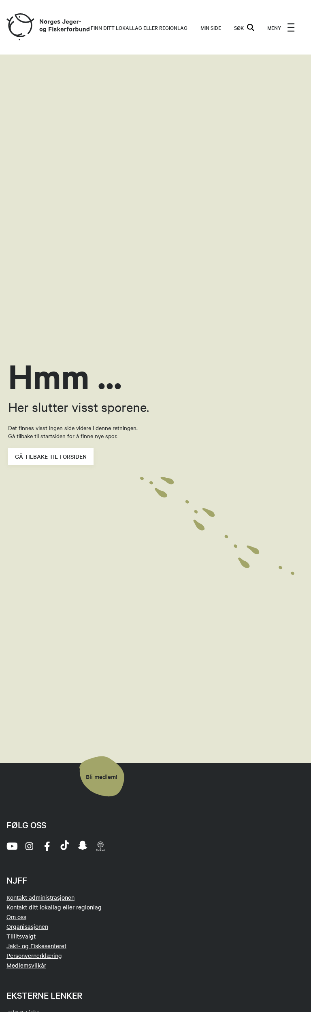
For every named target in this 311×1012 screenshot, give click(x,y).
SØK (239, 27)
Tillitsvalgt (21, 936)
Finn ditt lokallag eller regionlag (139, 27)
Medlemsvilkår (26, 965)
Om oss (16, 917)
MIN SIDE (210, 27)
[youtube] (11, 846)
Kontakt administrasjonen (40, 897)
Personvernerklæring (34, 955)
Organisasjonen (27, 926)
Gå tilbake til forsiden (51, 456)
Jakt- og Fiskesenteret (36, 946)
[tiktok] (65, 846)
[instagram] (29, 846)
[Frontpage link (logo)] (20, 27)
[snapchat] (82, 846)
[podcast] (100, 846)
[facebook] (47, 846)
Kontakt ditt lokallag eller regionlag (54, 907)
